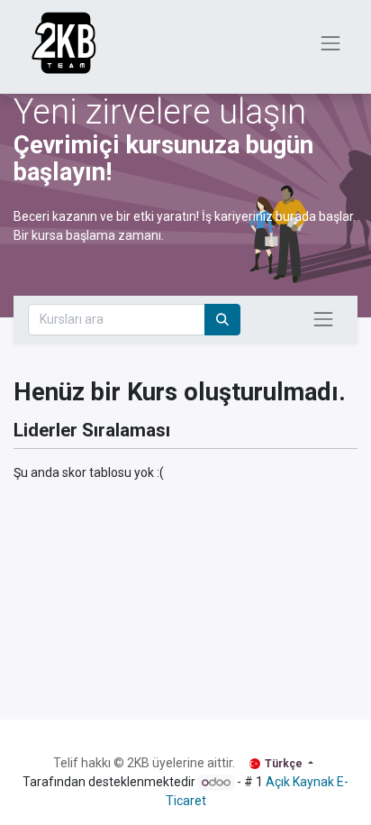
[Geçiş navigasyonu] (323, 319)
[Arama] (222, 319)
